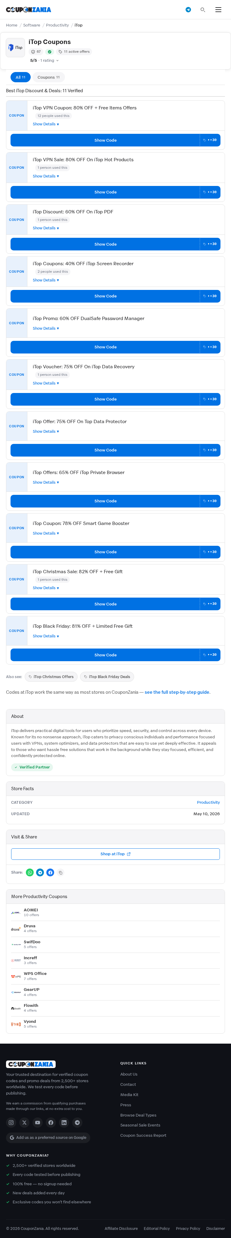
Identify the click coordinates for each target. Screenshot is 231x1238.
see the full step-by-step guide (177, 692)
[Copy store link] (60, 872)
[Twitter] (24, 1122)
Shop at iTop (112, 854)
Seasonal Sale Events (140, 1125)
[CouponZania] (58, 1064)
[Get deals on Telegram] (188, 9)
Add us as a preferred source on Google (51, 1137)
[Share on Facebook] (50, 872)
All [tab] (21, 77)
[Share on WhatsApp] (30, 872)
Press (125, 1105)
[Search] (202, 9)
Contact (128, 1084)
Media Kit (129, 1094)
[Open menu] (218, 9)
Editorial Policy (157, 1228)
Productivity (57, 25)
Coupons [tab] (49, 77)
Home (11, 25)
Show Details (44, 124)
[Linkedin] (64, 1122)
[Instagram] (11, 1122)
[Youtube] (37, 1122)
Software (31, 25)
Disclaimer (215, 1228)
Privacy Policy (188, 1228)
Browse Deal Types (138, 1115)
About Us (128, 1074)
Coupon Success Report (143, 1135)
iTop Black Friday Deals (109, 676)
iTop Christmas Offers (54, 676)
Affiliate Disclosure (121, 1228)
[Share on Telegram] (40, 872)
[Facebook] (51, 1122)
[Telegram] (77, 1122)
